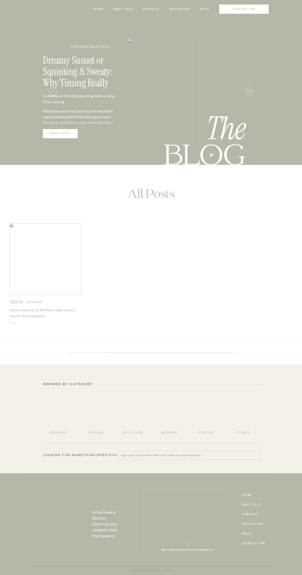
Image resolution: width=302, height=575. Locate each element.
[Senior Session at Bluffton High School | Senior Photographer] (45, 259)
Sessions (35, 302)
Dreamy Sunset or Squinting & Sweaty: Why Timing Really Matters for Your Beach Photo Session (78, 82)
